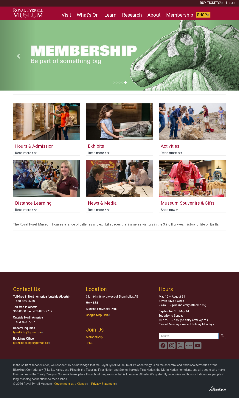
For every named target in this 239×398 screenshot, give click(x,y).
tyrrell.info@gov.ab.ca (27, 332)
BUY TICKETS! (210, 3)
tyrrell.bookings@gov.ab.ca (30, 343)
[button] (18, 55)
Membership (179, 15)
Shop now (168, 210)
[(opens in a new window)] (192, 178)
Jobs (89, 343)
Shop (202, 15)
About (154, 15)
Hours (230, 3)
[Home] (29, 13)
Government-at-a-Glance (70, 383)
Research (132, 15)
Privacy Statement (103, 383)
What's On (88, 15)
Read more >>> (26, 153)
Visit (66, 15)
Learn (110, 15)
